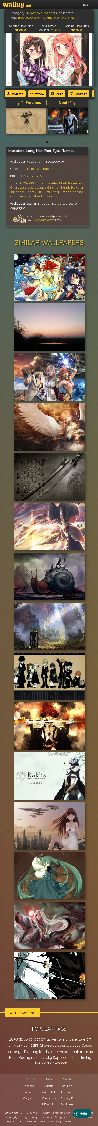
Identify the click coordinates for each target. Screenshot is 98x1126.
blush (63, 183)
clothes (32, 187)
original (78, 192)
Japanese (17, 192)
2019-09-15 (34, 176)
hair (57, 187)
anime (45, 183)
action (39, 1038)
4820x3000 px (30, 183)
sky (49, 1057)
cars (34, 1045)
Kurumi (44, 192)
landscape (48, 1051)
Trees (74, 1057)
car (26, 1045)
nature (78, 1051)
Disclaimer (67, 1104)
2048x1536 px (21, 1038)
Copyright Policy (67, 1086)
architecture (75, 1039)
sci (43, 1057)
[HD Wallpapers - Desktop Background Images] (17, 4)
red (29, 196)
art (89, 1038)
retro (35, 1057)
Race (13, 1057)
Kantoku (32, 192)
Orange (65, 192)
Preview (38, 93)
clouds (75, 1045)
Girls (50, 187)
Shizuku (39, 196)
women (61, 1063)
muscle (65, 1052)
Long (55, 192)
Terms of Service (67, 1092)
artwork (15, 1045)
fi (22, 1051)
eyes (42, 187)
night (90, 1052)
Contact (21, 1121)
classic (63, 1045)
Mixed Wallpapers (40, 168)
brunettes (75, 183)
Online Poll (49, 1092)
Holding (77, 187)
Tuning (85, 1057)
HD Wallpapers (49, 1104)
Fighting (31, 1051)
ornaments (18, 196)
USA (37, 1063)
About (49, 1086)
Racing (24, 1057)
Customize (80, 93)
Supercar (61, 1057)
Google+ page (30, 1098)
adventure (55, 1039)
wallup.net (11, 1113)
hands (65, 187)
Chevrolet (48, 1045)
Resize (58, 93)
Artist (54, 183)
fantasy (13, 1051)
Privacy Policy (67, 1098)
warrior (47, 1062)
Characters (18, 187)
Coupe (86, 1045)
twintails (52, 196)
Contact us (49, 1098)
